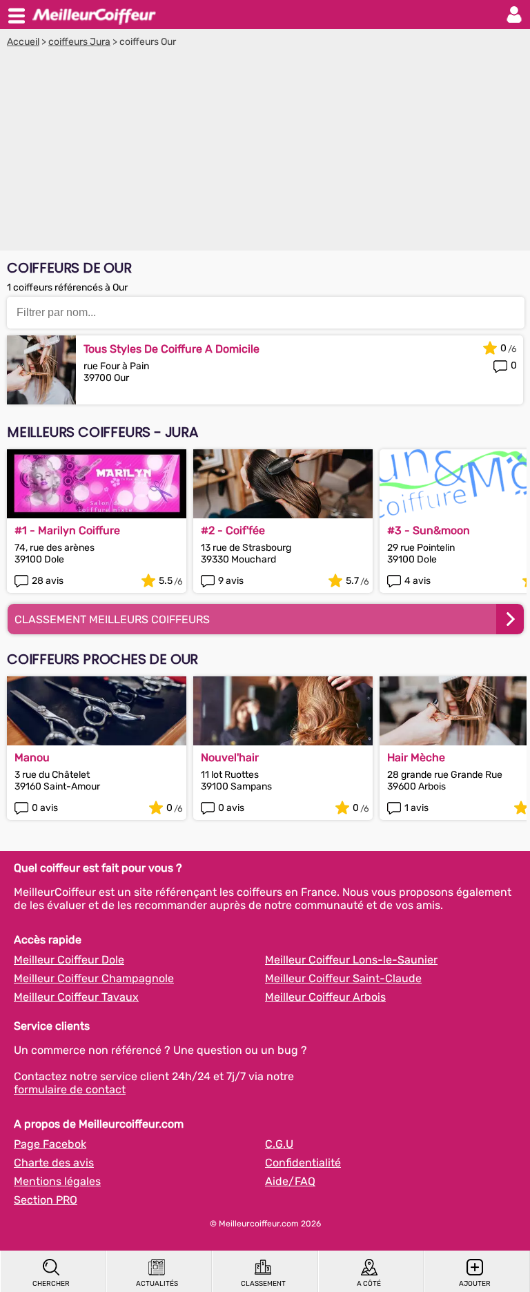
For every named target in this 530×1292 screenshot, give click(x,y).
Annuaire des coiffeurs (94, 14)
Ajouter (475, 1284)
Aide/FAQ (290, 1181)
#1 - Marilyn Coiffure (67, 530)
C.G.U (279, 1144)
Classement (263, 1284)
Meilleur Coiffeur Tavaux (76, 997)
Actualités (157, 1284)
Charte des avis (54, 1162)
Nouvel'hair (230, 757)
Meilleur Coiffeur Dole (69, 959)
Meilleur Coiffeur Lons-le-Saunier (351, 959)
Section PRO (45, 1199)
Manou (32, 757)
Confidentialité (303, 1162)
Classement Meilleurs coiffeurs (112, 619)
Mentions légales (57, 1181)
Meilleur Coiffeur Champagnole (94, 978)
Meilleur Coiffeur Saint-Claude (343, 978)
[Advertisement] (265, 151)
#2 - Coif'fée (233, 530)
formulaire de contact (70, 1089)
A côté (369, 1284)
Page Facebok (50, 1144)
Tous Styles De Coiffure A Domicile (171, 348)
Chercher (51, 1284)
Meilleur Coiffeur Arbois (325, 997)
